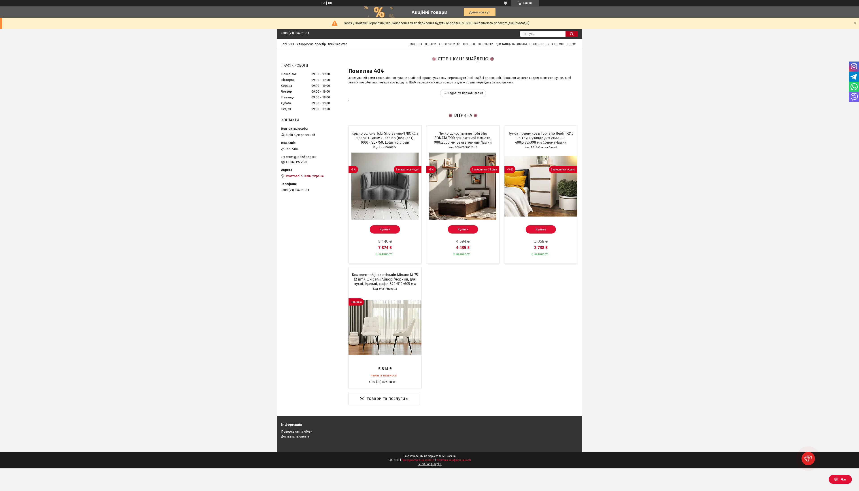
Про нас (469, 44)
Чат (843, 479)
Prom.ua (451, 456)
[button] (808, 458)
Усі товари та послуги (382, 398)
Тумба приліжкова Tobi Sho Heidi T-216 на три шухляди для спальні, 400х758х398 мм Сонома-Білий (541, 138)
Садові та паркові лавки (465, 93)
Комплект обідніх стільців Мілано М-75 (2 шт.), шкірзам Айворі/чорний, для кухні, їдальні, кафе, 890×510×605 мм (385, 279)
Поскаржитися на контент (418, 460)
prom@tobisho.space (301, 157)
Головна (415, 44)
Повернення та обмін (546, 44)
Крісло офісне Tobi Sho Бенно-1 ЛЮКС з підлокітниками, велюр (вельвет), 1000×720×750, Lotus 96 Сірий (384, 138)
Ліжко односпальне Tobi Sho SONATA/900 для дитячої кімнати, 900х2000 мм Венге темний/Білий (463, 138)
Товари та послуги (440, 44)
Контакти (485, 44)
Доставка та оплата (511, 44)
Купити (385, 229)
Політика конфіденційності (454, 460)
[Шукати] (572, 34)
